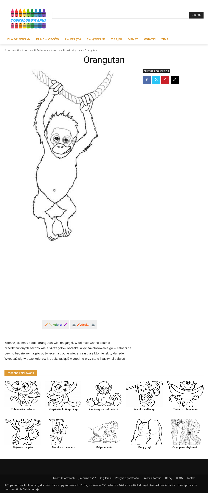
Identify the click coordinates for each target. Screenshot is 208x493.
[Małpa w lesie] (104, 432)
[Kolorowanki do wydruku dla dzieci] (28, 19)
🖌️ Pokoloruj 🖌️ (55, 325)
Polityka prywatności (127, 478)
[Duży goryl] (144, 432)
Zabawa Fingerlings (23, 409)
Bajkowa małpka (23, 447)
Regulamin (106, 478)
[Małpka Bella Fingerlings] (63, 394)
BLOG (179, 478)
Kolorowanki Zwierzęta (35, 50)
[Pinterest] (165, 80)
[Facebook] (147, 80)
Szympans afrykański (185, 447)
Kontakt (191, 478)
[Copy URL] (175, 80)
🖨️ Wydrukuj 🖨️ (83, 325)
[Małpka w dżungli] (144, 394)
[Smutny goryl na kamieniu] (104, 394)
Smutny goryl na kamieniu (104, 409)
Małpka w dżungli (144, 409)
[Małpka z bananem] (63, 432)
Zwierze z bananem (185, 409)
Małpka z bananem (63, 447)
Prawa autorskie (152, 478)
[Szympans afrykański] (185, 432)
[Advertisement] (69, 276)
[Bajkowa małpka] (22, 432)
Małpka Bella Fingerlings (63, 409)
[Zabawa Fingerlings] (22, 394)
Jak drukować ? (87, 478)
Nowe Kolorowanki (64, 478)
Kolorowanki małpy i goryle (66, 50)
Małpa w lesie (104, 447)
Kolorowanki (11, 50)
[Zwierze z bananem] (185, 394)
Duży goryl (144, 447)
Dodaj (168, 478)
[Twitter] (156, 80)
